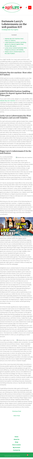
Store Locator (16, 445)
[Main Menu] (29, 7)
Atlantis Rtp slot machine (7, 100)
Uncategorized (6, 29)
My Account (16, 447)
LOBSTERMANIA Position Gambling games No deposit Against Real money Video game (15, 44)
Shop (16, 442)
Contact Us (16, 450)
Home (16, 436)
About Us (16, 439)
